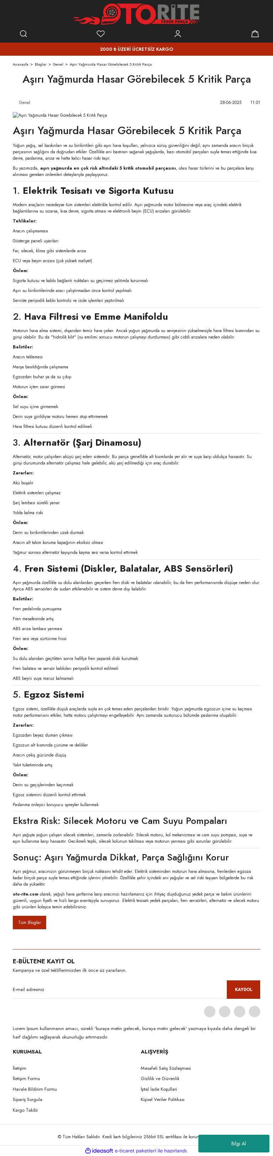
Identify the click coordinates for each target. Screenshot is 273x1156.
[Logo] (136, 14)
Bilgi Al (238, 1143)
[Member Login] (177, 33)
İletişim (19, 1068)
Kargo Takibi (25, 1110)
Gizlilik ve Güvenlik (160, 1078)
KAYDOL (243, 989)
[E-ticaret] (135, 1151)
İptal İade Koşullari (159, 1089)
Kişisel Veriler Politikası (162, 1099)
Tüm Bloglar (29, 922)
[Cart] (255, 33)
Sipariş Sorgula (27, 1099)
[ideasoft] (99, 1150)
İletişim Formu (26, 1078)
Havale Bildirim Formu (35, 1089)
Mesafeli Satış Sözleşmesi (166, 1068)
